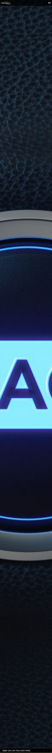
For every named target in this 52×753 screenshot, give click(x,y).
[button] (49, 3)
